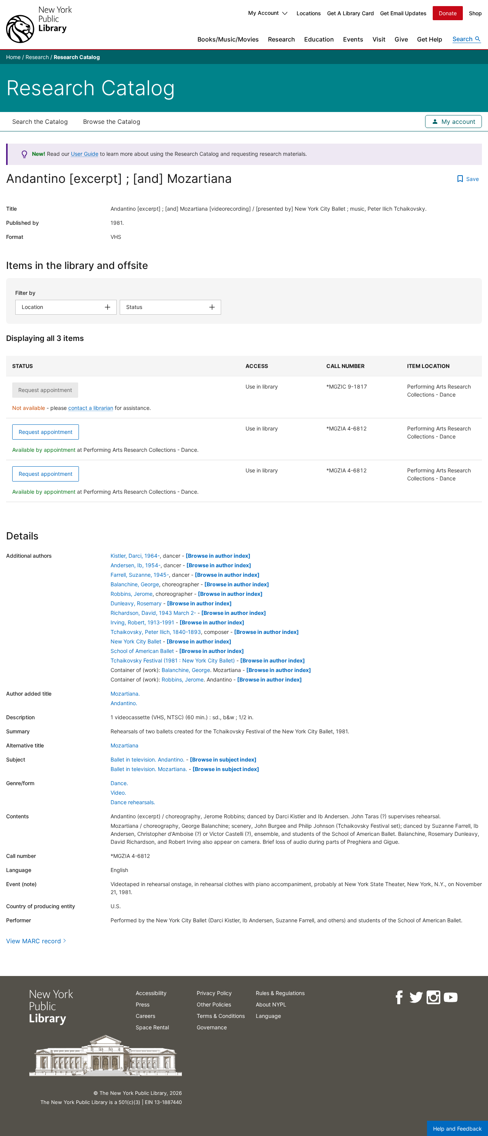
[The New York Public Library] (39, 24)
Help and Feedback (457, 1128)
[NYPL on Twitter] (415, 997)
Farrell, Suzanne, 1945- (140, 574)
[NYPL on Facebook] (398, 997)
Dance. (119, 783)
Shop (475, 13)
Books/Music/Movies (228, 39)
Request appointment (45, 432)
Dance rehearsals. (133, 802)
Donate (448, 13)
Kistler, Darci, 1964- (135, 555)
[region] (244, 429)
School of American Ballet (142, 651)
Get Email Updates (403, 13)
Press (142, 1004)
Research (281, 39)
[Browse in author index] (218, 555)
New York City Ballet (136, 641)
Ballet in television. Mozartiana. (149, 769)
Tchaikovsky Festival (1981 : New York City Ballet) (173, 660)
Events (353, 39)
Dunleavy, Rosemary (136, 603)
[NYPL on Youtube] (450, 997)
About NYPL (271, 1004)
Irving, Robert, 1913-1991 (142, 622)
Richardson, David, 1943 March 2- (153, 613)
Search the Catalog (40, 121)
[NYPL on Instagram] (432, 997)
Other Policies (214, 1004)
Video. (118, 792)
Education (319, 39)
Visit (378, 39)
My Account (263, 13)
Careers (145, 1016)
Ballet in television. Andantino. (148, 759)
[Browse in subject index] (223, 759)
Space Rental (152, 1027)
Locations (309, 13)
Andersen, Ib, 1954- (136, 565)
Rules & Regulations (280, 993)
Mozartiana (124, 745)
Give (401, 39)
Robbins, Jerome (131, 593)
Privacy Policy (214, 993)
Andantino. (124, 703)
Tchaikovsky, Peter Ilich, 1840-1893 (156, 632)
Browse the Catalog (111, 121)
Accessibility (151, 993)
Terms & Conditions (221, 1016)
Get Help (429, 39)
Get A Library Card (350, 13)
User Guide (84, 153)
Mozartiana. (125, 693)
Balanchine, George (135, 584)
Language (268, 1016)
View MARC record (33, 941)
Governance (212, 1027)
